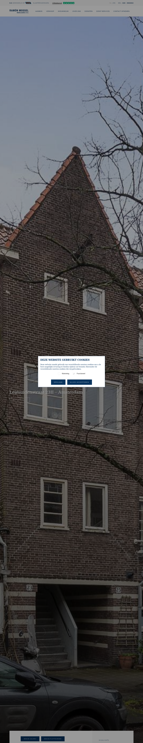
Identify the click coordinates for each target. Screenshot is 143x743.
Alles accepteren (79, 382)
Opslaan (58, 382)
